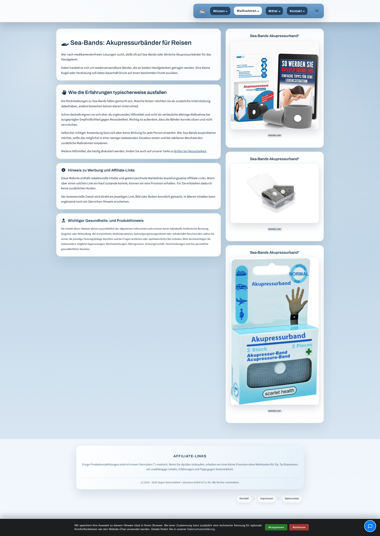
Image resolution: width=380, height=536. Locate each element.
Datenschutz (292, 498)
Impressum (266, 498)
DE (316, 11)
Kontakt (296, 11)
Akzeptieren (276, 527)
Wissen (219, 11)
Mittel (273, 11)
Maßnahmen (246, 10)
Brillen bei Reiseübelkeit (190, 151)
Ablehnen (299, 527)
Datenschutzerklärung (201, 529)
